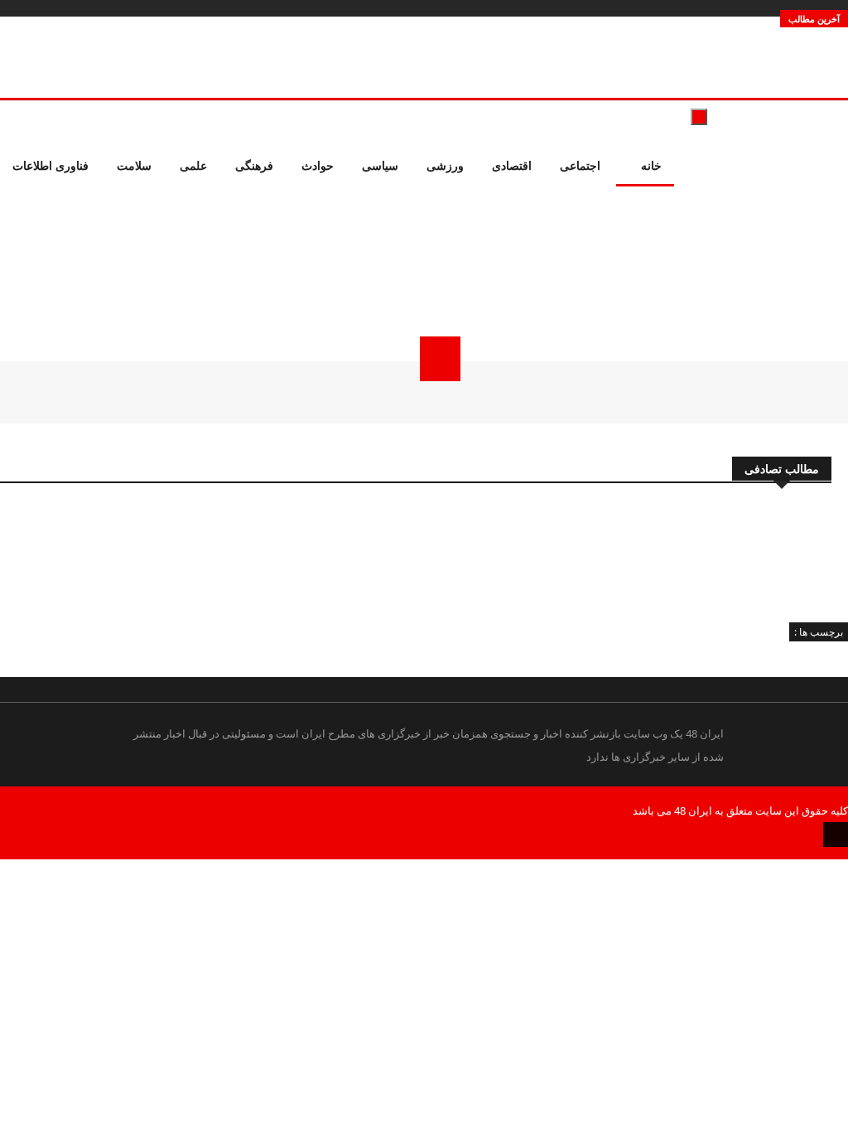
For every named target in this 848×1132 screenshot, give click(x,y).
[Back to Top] (835, 834)
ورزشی (445, 165)
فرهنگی (254, 165)
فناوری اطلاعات (50, 165)
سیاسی (380, 165)
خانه (650, 165)
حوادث (317, 165)
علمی (193, 165)
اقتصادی (512, 165)
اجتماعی (580, 165)
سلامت (134, 165)
